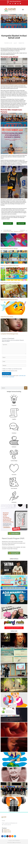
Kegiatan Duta (21, 42)
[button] (23, 9)
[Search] (25, 388)
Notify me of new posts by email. (10, 370)
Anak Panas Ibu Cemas (7, 316)
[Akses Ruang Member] (8, 1)
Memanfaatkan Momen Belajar (9, 248)
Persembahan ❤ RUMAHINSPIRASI (14, 842)
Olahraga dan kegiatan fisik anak (9, 265)
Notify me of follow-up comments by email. (12, 368)
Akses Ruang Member (15, 1)
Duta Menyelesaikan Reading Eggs (10, 282)
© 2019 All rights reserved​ (14, 840)
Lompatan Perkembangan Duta (9, 333)
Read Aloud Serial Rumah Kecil (9, 299)
